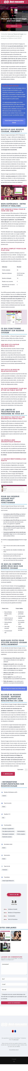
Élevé (3, 806)
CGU (14, 1061)
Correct (4, 795)
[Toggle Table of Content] (25, 770)
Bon (3, 817)
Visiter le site (14, 26)
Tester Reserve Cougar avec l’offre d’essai (14, 121)
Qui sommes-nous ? (14, 1049)
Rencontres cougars (17, 23)
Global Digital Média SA (8, 880)
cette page (15, 1039)
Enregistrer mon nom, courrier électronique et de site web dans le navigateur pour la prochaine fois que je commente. (14, 996)
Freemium (4, 869)
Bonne (3, 847)
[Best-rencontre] (14, 2)
